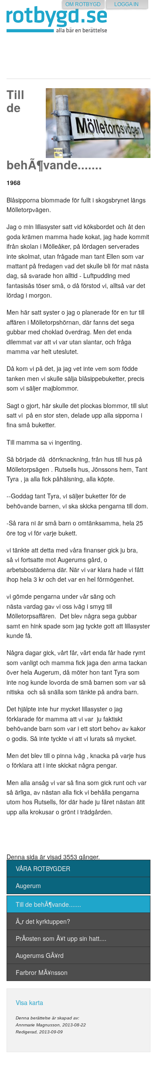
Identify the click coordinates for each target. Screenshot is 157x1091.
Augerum (28, 885)
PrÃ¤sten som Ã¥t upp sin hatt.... (61, 938)
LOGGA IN (126, 4)
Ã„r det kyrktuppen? (43, 921)
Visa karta (29, 1002)
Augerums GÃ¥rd (40, 955)
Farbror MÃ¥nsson (42, 972)
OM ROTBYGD (83, 4)
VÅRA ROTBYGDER (43, 868)
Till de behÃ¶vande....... (48, 904)
